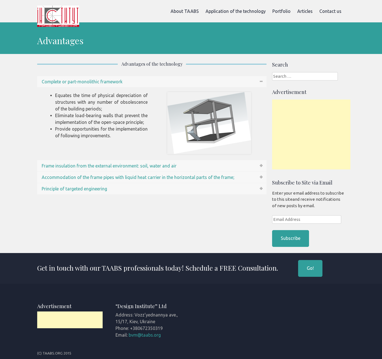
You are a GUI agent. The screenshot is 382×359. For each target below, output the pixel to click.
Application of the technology (236, 11)
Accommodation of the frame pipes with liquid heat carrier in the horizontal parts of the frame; (138, 177)
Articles (305, 11)
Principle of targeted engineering (74, 188)
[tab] (152, 81)
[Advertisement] (314, 134)
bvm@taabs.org (145, 334)
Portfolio (281, 11)
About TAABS (185, 11)
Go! (310, 268)
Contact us (330, 11)
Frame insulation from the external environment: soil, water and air (109, 165)
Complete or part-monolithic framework (82, 81)
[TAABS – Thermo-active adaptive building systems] (58, 25)
